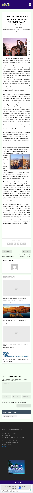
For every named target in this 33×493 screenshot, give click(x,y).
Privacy (4, 446)
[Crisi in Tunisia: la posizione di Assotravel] (16, 353)
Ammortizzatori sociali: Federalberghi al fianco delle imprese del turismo (15, 299)
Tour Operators (24, 29)
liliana (12, 28)
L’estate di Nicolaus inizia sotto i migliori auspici (15, 344)
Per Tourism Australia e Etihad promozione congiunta (16, 321)
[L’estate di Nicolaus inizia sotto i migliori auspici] (16, 334)
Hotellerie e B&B (14, 29)
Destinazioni (6, 29)
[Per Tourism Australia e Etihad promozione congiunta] (16, 311)
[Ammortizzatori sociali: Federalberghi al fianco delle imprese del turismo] (16, 288)
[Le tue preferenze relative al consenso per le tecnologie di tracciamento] (30, 490)
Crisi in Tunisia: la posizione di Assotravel (15, 359)
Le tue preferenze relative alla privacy (16, 487)
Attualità (25, 28)
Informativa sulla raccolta (10, 491)
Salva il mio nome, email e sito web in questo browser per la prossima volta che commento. (14, 401)
